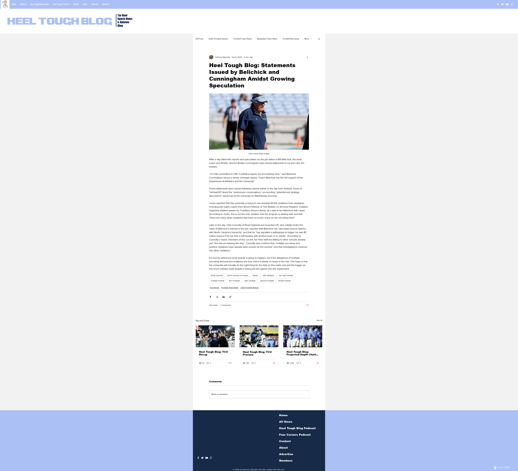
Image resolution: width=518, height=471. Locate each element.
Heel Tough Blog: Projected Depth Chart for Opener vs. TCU (301, 353)
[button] (319, 39)
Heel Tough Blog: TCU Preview (257, 353)
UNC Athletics (268, 275)
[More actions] (307, 57)
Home (283, 415)
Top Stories (214, 287)
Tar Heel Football (286, 275)
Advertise (286, 454)
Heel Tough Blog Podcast (297, 428)
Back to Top (4, 459)
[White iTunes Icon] (511, 4)
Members (285, 460)
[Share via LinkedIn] (223, 297)
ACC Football (234, 281)
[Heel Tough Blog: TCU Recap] (215, 336)
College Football (217, 281)
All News (285, 421)
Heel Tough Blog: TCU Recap (213, 353)
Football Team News (243, 39)
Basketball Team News (267, 39)
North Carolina (217, 275)
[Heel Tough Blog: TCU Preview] (259, 336)
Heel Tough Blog (59, 22)
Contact (285, 441)
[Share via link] (230, 297)
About (283, 447)
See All (319, 320)
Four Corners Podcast (295, 434)
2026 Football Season (218, 39)
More (306, 39)
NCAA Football (284, 281)
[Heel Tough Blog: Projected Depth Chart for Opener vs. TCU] (302, 336)
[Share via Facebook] (210, 297)
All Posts (199, 39)
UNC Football (249, 281)
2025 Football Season (250, 287)
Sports (255, 275)
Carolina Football (267, 281)
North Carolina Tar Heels (237, 275)
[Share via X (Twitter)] (217, 297)
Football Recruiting (291, 39)
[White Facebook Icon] (198, 457)
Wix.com (280, 469)
